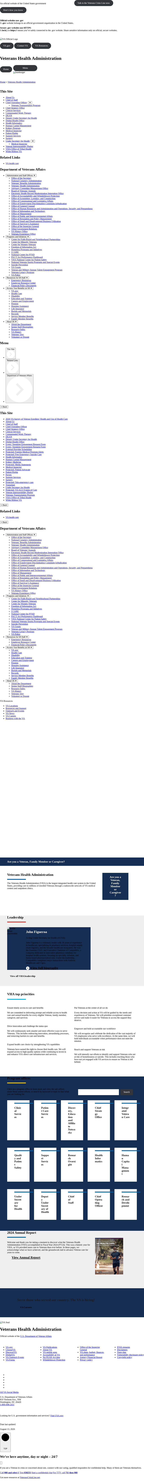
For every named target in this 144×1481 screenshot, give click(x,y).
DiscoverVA (11, 1352)
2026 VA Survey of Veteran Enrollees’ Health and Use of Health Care (37, 419)
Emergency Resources (21, 280)
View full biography (44, 968)
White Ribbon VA (14, 151)
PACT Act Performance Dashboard (27, 257)
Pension (14, 303)
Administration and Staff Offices (21, 175)
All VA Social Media (9, 1392)
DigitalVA (10, 1355)
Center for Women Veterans (23, 244)
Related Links (12, 360)
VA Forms (10, 1360)
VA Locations (12, 706)
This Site (10, 349)
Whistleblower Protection (54, 1360)
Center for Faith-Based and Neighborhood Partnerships (35, 239)
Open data (121, 1352)
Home (6, 69)
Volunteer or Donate (20, 337)
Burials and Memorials (21, 311)
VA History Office (19, 231)
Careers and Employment (22, 301)
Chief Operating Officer (16, 102)
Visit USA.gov (56, 1415)
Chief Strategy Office (15, 108)
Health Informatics (14, 123)
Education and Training (21, 298)
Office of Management (21, 213)
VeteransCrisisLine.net (30, 1477)
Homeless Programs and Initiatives (26, 249)
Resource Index (18, 329)
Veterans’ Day (17, 334)
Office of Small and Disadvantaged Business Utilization (36, 221)
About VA (12, 322)
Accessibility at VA (51, 1355)
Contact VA (22, 45)
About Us (10, 97)
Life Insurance (17, 309)
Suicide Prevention (19, 265)
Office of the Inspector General (25, 226)
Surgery (9, 138)
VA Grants (16, 267)
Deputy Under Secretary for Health (21, 118)
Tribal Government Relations (24, 229)
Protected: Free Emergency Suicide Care (24, 454)
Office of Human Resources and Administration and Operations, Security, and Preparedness (52, 208)
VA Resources (41, 45)
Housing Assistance (20, 306)
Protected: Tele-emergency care (19, 482)
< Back (4, 407)
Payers (9, 475)
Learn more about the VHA (102, 828)
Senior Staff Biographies (22, 327)
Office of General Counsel (23, 206)
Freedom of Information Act (23, 247)
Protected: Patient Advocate (18, 469)
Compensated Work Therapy (18, 113)
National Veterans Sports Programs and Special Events (35, 262)
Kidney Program (13, 128)
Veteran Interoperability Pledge (19, 146)
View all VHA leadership (22, 976)
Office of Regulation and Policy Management (31, 219)
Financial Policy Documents (23, 285)
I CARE (15, 252)
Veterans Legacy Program (22, 272)
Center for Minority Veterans (24, 242)
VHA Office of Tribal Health (18, 149)
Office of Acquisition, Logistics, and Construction (33, 198)
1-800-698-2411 (7, 1404)
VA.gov (6, 45)
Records (15, 314)
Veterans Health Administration (30, 58)
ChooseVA (10, 1350)
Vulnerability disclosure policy (130, 1355)
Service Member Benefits (22, 316)
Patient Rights (12, 133)
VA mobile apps (50, 1352)
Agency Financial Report (91, 1357)
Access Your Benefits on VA (19, 288)
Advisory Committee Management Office (29, 188)
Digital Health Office (15, 120)
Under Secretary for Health (18, 141)
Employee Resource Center (23, 283)
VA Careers (11, 716)
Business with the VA (15, 718)
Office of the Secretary (21, 178)
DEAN (9, 115)
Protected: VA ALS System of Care (21, 490)
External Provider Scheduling (19, 449)
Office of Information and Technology (28, 211)
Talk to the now (93, 3)
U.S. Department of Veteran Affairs (36, 1336)
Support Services (13, 136)
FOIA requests (123, 1347)
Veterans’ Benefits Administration (26, 183)
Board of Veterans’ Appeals (23, 191)
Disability (15, 296)
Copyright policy (124, 1357)
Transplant (10, 485)
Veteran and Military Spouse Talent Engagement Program (36, 270)
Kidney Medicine (13, 462)
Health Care (16, 293)
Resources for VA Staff (17, 278)
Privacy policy (86, 1360)
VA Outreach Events (15, 1357)
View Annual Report (26, 1257)
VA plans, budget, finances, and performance (92, 1353)
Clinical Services (13, 110)
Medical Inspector (14, 131)
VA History (16, 332)
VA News (10, 713)
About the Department (21, 324)
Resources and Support (16, 708)
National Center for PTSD (23, 254)
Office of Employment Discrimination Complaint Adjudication (39, 203)
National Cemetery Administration (26, 181)
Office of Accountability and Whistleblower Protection (35, 196)
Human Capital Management (18, 125)
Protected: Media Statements (18, 464)
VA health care (12, 163)
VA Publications (50, 1347)
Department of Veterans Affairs (19, 376)
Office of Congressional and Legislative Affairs (32, 201)
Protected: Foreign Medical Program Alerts (25, 452)
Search (127, 1092)
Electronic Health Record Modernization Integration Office (37, 193)
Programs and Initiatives (18, 237)
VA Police (15, 275)
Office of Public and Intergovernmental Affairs (32, 216)
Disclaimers (122, 1350)
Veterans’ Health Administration (25, 186)
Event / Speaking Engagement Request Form (26, 444)
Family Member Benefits (22, 319)
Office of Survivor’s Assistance (25, 224)
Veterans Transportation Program (25, 105)
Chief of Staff (12, 100)
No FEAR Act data (51, 1357)
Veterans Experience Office (23, 234)
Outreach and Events (15, 711)
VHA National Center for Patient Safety (29, 260)
